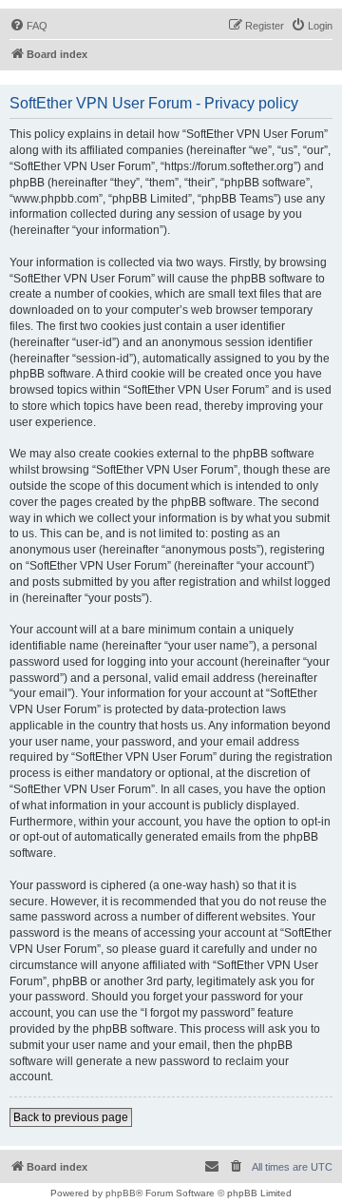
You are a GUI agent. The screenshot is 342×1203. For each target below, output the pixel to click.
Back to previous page (70, 1117)
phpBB (120, 1193)
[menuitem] (29, 25)
